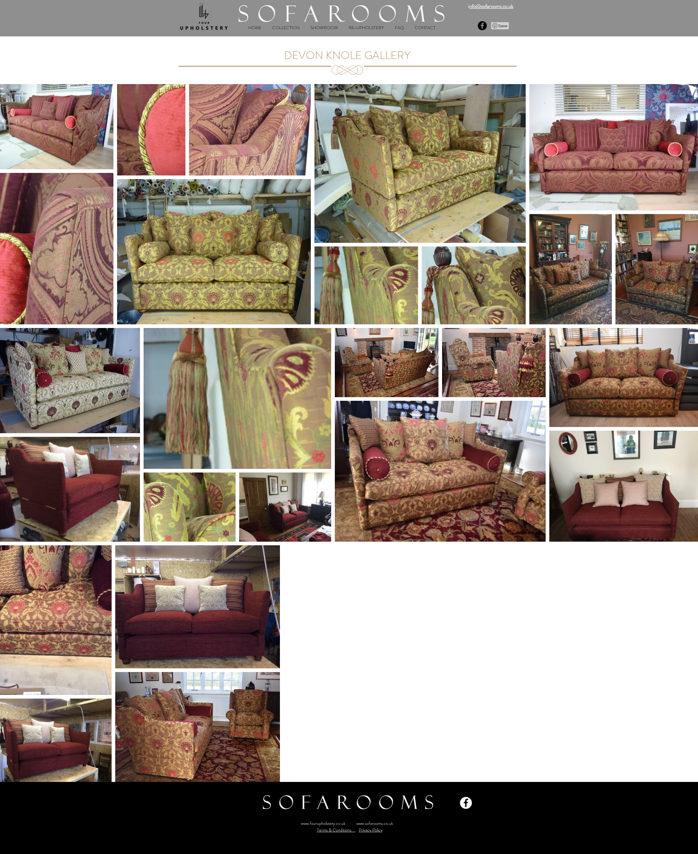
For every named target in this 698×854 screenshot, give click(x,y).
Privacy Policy (370, 830)
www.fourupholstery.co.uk (323, 823)
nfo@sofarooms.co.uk (491, 6)
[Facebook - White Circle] (466, 803)
